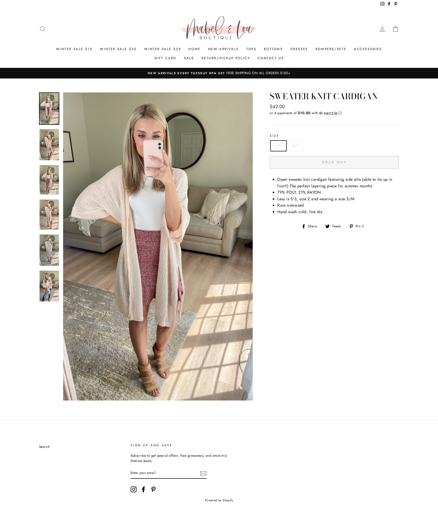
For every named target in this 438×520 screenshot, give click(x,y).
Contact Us (271, 58)
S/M (278, 146)
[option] (219, 73)
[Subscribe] (203, 473)
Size (274, 135)
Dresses (299, 49)
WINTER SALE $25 (162, 49)
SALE (189, 58)
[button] (334, 112)
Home (194, 49)
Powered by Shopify (219, 500)
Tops (251, 49)
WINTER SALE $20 (118, 49)
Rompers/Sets (331, 49)
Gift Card (165, 58)
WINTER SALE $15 (74, 49)
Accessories (368, 49)
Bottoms (273, 49)
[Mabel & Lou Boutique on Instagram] (134, 489)
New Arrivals (223, 49)
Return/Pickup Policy (226, 58)
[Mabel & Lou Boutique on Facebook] (143, 489)
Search (44, 446)
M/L (295, 146)
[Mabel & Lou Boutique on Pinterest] (153, 489)
